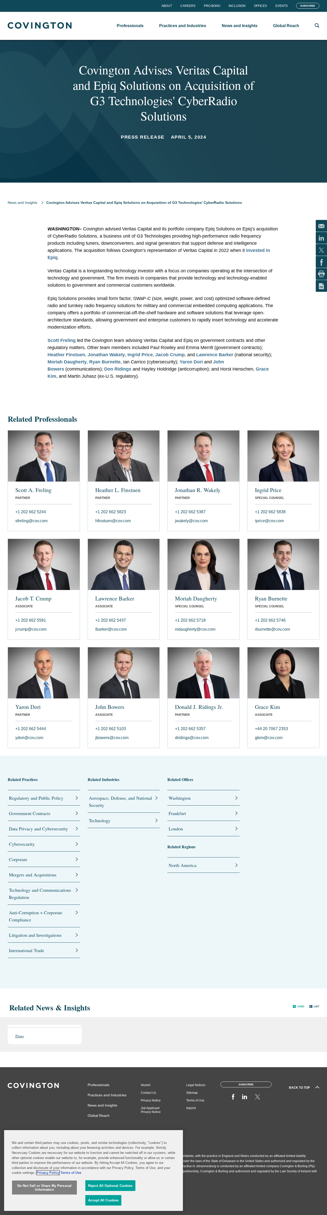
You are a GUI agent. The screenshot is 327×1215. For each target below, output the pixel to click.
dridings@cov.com (191, 737)
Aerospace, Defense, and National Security (120, 801)
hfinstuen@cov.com (113, 521)
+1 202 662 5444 (30, 729)
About (166, 6)
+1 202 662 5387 (190, 512)
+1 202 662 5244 (30, 512)
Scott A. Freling (33, 490)
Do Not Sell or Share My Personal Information (44, 1188)
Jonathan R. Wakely (197, 490)
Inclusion (237, 6)
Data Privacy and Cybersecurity (38, 829)
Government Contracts (29, 813)
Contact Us (148, 1093)
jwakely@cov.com (191, 521)
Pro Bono (212, 6)
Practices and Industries (107, 1095)
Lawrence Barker (214, 354)
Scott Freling (62, 340)
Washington (180, 798)
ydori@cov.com (29, 737)
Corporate (18, 859)
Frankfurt (177, 813)
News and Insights (22, 202)
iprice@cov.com (269, 521)
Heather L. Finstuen (118, 490)
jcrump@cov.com (30, 629)
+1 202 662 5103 (110, 729)
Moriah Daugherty (67, 361)
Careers (187, 6)
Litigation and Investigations (35, 935)
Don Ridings (117, 369)
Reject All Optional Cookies (110, 1186)
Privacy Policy (48, 1173)
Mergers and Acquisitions (32, 875)
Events (281, 6)
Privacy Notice (151, 1100)
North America (182, 865)
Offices (260, 6)
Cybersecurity (22, 844)
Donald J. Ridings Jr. (199, 706)
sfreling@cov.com (31, 521)
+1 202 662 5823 (110, 512)
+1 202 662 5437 (110, 620)
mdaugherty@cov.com (195, 629)
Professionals (98, 1085)
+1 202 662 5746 (270, 620)
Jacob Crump (170, 354)
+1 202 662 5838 (270, 512)
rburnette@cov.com (272, 629)
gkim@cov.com (269, 737)
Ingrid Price (140, 354)
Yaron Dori (191, 361)
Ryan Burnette (105, 361)
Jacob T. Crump (33, 598)
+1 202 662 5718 (190, 620)
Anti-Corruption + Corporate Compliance (35, 916)
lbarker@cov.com (111, 629)
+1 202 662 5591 (30, 620)
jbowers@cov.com (112, 737)
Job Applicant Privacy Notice (151, 1110)
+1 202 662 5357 (190, 729)
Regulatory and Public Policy (36, 798)
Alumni (145, 1085)
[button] (298, 1006)
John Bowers (109, 706)
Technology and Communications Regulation (40, 893)
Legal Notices (195, 1085)
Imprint (191, 1108)
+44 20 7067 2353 (271, 729)
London (176, 829)
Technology (99, 820)
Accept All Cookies (103, 1200)
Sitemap (192, 1093)
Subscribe (307, 5)
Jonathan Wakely (106, 354)
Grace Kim (267, 706)
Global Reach (99, 1115)
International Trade (26, 950)
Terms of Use (195, 1100)
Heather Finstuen (66, 354)
